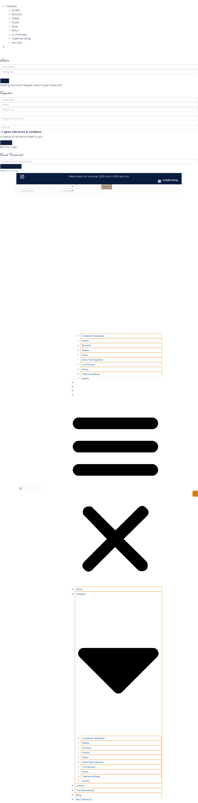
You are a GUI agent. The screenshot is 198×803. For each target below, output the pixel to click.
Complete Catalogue (93, 336)
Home (79, 186)
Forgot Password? (51, 85)
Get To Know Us (85, 394)
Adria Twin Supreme (92, 360)
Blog (78, 390)
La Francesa (19, 34)
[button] (115, 492)
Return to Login (9, 170)
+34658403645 (170, 180)
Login (4, 80)
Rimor (15, 30)
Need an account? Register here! (20, 85)
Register (6, 142)
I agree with (21, 131)
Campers (11, 6)
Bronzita (17, 14)
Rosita (15, 22)
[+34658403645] (159, 181)
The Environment (86, 386)
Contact (81, 382)
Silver (15, 26)
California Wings (21, 38)
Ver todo (17, 42)
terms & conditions (29, 131)
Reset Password (10, 166)
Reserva (11, 46)
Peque (15, 18)
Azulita (16, 10)
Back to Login (8, 147)
